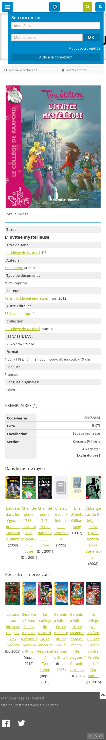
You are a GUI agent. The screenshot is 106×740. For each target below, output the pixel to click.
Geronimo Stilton (13, 536)
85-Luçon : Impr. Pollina (24, 313)
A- (90, 735)
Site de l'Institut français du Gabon (30, 705)
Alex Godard (13, 642)
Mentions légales (15, 698)
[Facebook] (6, 723)
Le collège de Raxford (22, 252)
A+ (101, 735)
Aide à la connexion (55, 57)
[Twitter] (21, 723)
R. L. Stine (29, 548)
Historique (54, 7)
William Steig (77, 523)
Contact (38, 698)
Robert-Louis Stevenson (61, 529)
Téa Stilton (13, 267)
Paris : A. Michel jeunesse (26, 298)
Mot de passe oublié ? (84, 48)
